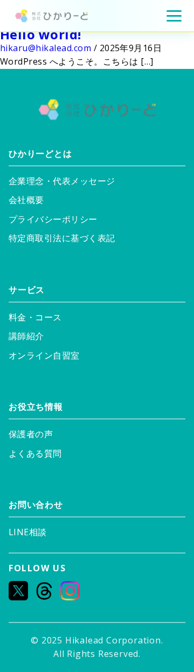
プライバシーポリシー (53, 219)
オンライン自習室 (44, 355)
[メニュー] (174, 16)
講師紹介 (26, 336)
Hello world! (40, 34)
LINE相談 (28, 532)
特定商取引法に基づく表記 (62, 238)
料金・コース (35, 317)
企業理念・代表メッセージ (62, 181)
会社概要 (26, 200)
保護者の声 (31, 434)
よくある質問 (35, 453)
